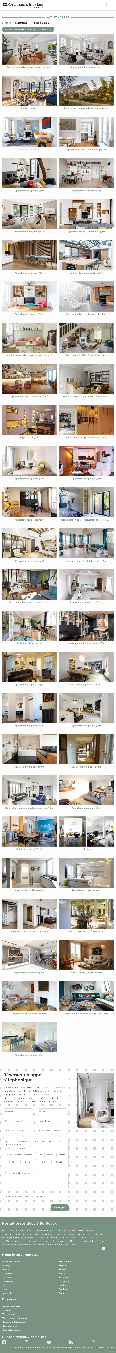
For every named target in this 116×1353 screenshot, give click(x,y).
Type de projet (42, 23)
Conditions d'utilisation (82, 1348)
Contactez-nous (11, 1330)
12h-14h (27, 1162)
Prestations (20, 23)
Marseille (7, 1293)
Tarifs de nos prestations (15, 1318)
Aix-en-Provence (11, 1261)
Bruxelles (7, 1277)
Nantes (63, 1265)
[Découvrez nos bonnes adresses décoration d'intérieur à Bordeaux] (53, 1249)
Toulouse (64, 1289)
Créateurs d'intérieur (26, 5)
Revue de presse (11, 1306)
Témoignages (9, 1314)
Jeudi (39, 1155)
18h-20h (59, 1162)
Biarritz (6, 1269)
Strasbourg (65, 1281)
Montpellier (65, 1261)
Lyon (5, 1289)
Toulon (63, 1285)
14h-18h (43, 1162)
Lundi (9, 1155)
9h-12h (12, 1162)
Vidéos (6, 1310)
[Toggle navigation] (110, 5)
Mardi (18, 1155)
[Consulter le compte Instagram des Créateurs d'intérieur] (26, 1342)
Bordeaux (7, 1273)
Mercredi (28, 1155)
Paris (62, 1273)
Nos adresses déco (29, 1223)
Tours (62, 1293)
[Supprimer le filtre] (51, 29)
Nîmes (62, 1269)
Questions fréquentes (14, 1322)
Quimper (64, 1277)
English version (105, 1348)
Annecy (6, 1265)
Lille (4, 1285)
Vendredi (50, 1155)
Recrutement (9, 1326)
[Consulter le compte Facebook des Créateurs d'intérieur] (4, 1342)
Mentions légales (61, 1348)
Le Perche (7, 1281)
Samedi (61, 1155)
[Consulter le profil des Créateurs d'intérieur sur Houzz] (71, 1342)
